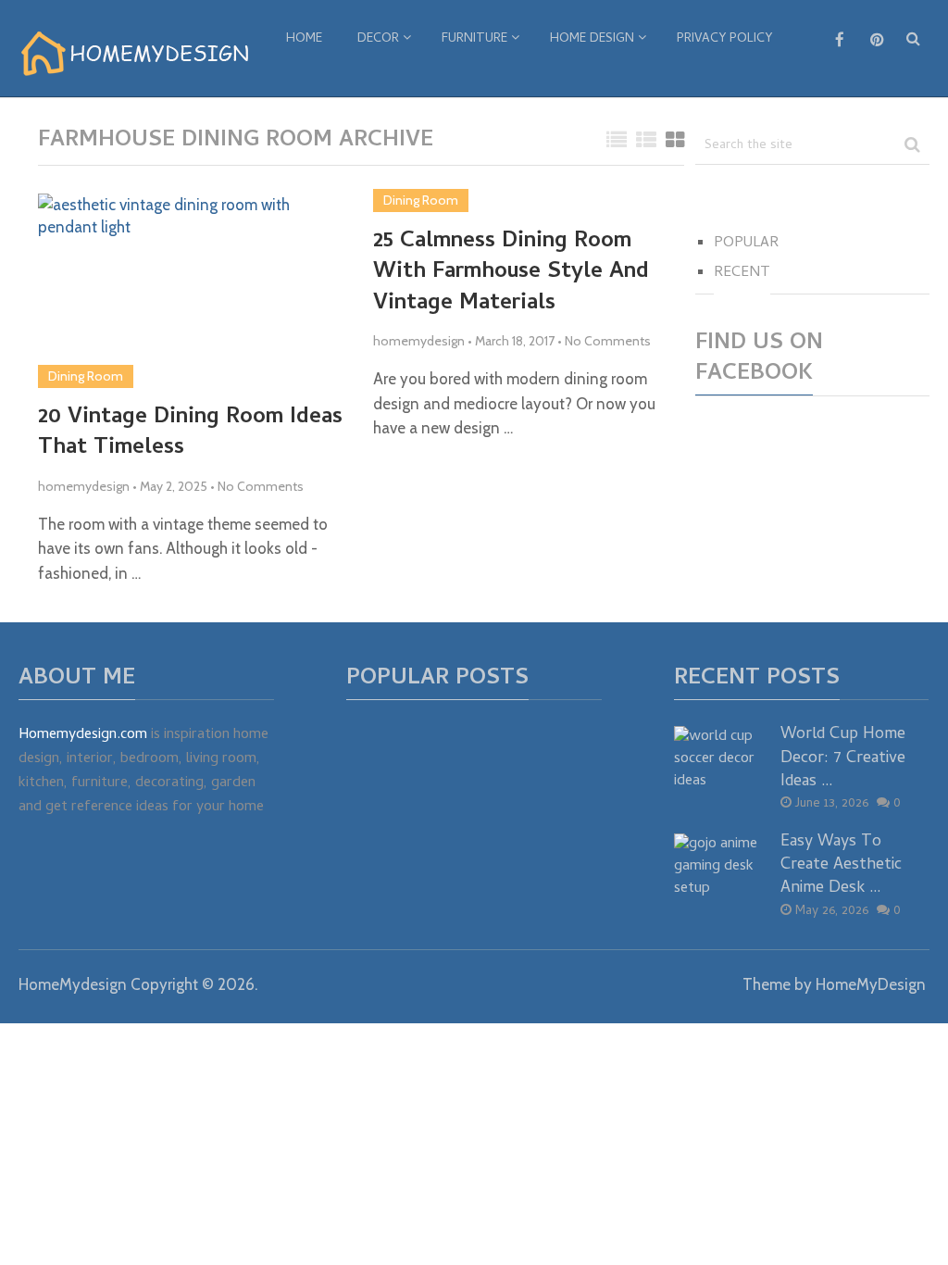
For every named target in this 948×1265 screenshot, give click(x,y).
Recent (742, 273)
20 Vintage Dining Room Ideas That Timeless (190, 434)
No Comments (261, 486)
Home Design (592, 39)
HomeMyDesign (871, 984)
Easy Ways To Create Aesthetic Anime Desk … (841, 866)
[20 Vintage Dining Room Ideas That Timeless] (193, 291)
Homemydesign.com (83, 735)
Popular (746, 244)
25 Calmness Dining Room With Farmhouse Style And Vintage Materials (511, 273)
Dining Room (85, 376)
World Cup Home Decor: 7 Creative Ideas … (842, 758)
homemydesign (84, 486)
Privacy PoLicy (724, 39)
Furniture (474, 39)
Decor (378, 39)
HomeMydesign (73, 984)
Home (304, 39)
